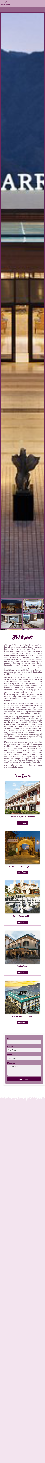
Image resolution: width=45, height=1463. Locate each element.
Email (9, 1055)
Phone (10, 1046)
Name (9, 1038)
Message (11, 1063)
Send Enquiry (24, 1079)
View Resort (22, 823)
